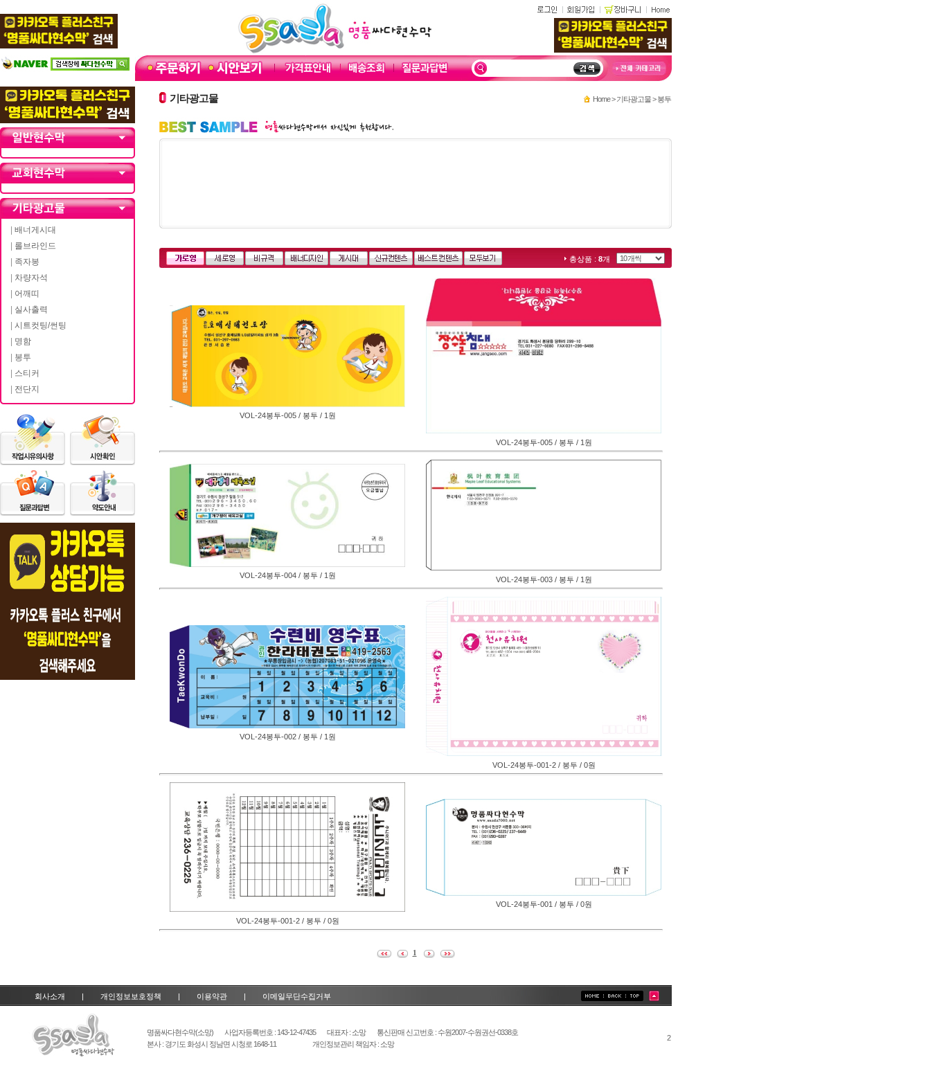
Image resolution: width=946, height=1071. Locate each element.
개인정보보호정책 (130, 996)
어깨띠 (27, 293)
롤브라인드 (35, 246)
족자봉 (27, 262)
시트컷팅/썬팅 (40, 325)
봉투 (23, 357)
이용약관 (212, 996)
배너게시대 (35, 230)
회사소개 (50, 996)
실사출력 (31, 309)
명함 (23, 341)
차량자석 (31, 277)
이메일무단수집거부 (296, 996)
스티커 (27, 373)
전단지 (27, 389)
